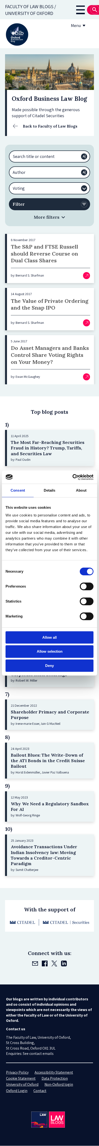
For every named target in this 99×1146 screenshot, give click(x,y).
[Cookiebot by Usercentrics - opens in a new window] (72, 477)
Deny (49, 666)
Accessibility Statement (54, 1072)
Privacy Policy (17, 1072)
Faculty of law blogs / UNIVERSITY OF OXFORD (30, 9)
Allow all (49, 637)
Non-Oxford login (58, 1084)
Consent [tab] (18, 490)
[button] (49, 217)
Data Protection (55, 1078)
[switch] (86, 586)
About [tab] (81, 490)
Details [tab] (50, 490)
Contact (39, 1090)
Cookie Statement (21, 1078)
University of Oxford (22, 1084)
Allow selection (49, 651)
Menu (76, 25)
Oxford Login (16, 1090)
